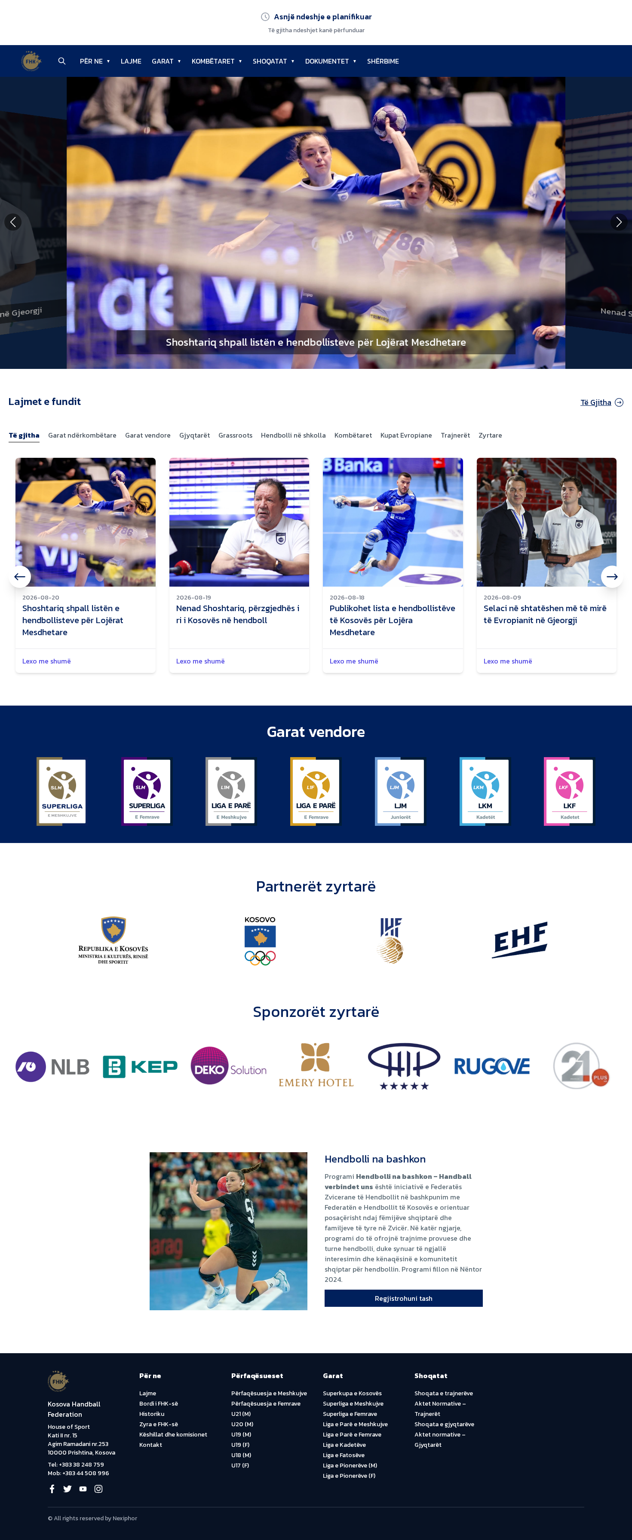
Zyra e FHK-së (158, 1424)
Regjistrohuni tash (404, 1298)
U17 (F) (240, 1465)
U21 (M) (241, 1413)
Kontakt (150, 1444)
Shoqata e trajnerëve (443, 1393)
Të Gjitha (595, 402)
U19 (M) (241, 1434)
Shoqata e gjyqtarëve (444, 1424)
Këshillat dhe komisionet (173, 1434)
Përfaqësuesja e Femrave (266, 1403)
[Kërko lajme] (62, 61)
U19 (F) (240, 1444)
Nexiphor (125, 1518)
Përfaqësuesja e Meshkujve (269, 1393)
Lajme (147, 1393)
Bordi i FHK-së (158, 1403)
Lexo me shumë (46, 661)
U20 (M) (242, 1424)
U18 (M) (241, 1455)
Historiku (151, 1413)
